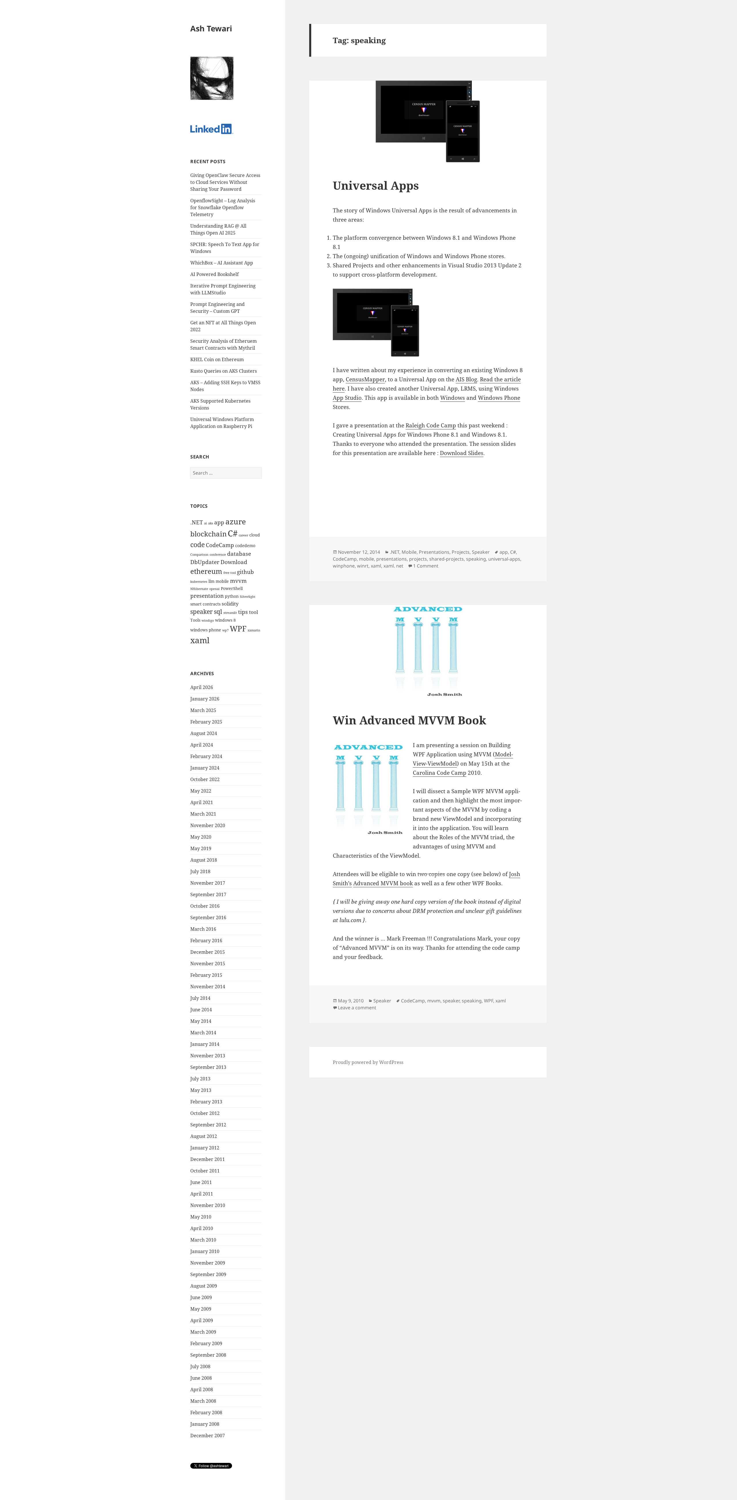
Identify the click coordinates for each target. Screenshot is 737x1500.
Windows (452, 397)
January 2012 (204, 1148)
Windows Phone (499, 397)
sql (218, 612)
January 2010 (204, 1251)
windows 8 (225, 620)
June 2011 (201, 1182)
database (239, 553)
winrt (362, 566)
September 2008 (208, 1355)
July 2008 (200, 1366)
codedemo (245, 545)
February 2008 (206, 1412)
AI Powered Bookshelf (214, 274)
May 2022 (200, 791)
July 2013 (200, 1078)
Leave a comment (357, 1007)
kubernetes (198, 582)
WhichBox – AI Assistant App (221, 263)
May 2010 (200, 1217)
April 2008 (201, 1389)
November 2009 (207, 1263)
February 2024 (206, 756)
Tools (195, 620)
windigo (208, 620)
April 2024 (201, 745)
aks (210, 523)
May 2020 (200, 837)
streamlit (230, 613)
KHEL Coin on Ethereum (217, 359)
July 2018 (200, 871)
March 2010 (203, 1240)
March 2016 (203, 929)
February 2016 (206, 940)
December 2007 (207, 1435)
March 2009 (203, 1332)
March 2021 (203, 814)
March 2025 (203, 710)
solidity (230, 603)
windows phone (205, 630)
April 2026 (201, 687)
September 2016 (208, 917)
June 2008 (201, 1378)
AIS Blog (466, 379)
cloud (254, 535)
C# (233, 533)
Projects (461, 552)
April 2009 (201, 1320)
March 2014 (203, 1032)
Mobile (409, 552)
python (232, 596)
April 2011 (201, 1194)
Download (234, 562)
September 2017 (208, 894)
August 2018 (203, 860)
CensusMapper (365, 379)
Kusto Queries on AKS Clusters (223, 371)
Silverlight (247, 597)
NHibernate (199, 589)
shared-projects (446, 559)
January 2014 (204, 1044)
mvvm (238, 581)
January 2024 (204, 768)
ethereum (206, 571)
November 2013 (207, 1055)
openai (214, 589)
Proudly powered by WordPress (368, 1062)
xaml (200, 640)
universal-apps (504, 559)
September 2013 (208, 1067)
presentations (391, 559)
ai (205, 523)
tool (253, 612)
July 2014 (200, 998)
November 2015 (207, 963)
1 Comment (425, 566)
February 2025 (206, 722)
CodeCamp (220, 545)
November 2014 (207, 986)
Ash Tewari (211, 28)
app (219, 522)
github (245, 572)
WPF (238, 629)
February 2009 (206, 1343)
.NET (196, 522)
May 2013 (200, 1090)
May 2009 (200, 1309)
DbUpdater (204, 562)
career (243, 535)
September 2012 (208, 1125)
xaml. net (393, 566)
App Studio (347, 397)
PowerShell (232, 588)
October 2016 (205, 906)
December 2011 (207, 1159)
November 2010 (207, 1205)
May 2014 (200, 1021)
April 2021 (201, 802)
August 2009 (203, 1286)
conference (218, 555)
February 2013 (206, 1102)
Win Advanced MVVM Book (409, 720)
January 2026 (204, 699)
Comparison (199, 555)
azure (235, 522)
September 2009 (208, 1274)
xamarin (254, 630)
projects (418, 559)
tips (243, 612)
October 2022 (205, 779)
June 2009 (201, 1297)
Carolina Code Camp (439, 772)
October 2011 (205, 1171)
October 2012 (205, 1113)
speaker (201, 612)
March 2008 (203, 1401)
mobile (222, 581)
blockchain (208, 533)
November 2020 (207, 825)
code (197, 544)
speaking (476, 559)
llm (211, 581)
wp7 (225, 630)
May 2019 (200, 848)
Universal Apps (376, 185)
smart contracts (205, 604)
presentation (207, 595)
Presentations (434, 552)
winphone (344, 566)
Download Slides (461, 453)
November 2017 (207, 883)
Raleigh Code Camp (431, 425)
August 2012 (203, 1136)
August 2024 (203, 733)
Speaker (481, 552)
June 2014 (201, 1009)
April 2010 (201, 1228)
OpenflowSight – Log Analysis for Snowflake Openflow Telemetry (222, 207)
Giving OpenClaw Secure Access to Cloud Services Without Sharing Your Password (225, 182)
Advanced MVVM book (383, 883)
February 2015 (206, 975)
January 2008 (204, 1424)
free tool (229, 573)
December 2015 (207, 952)
